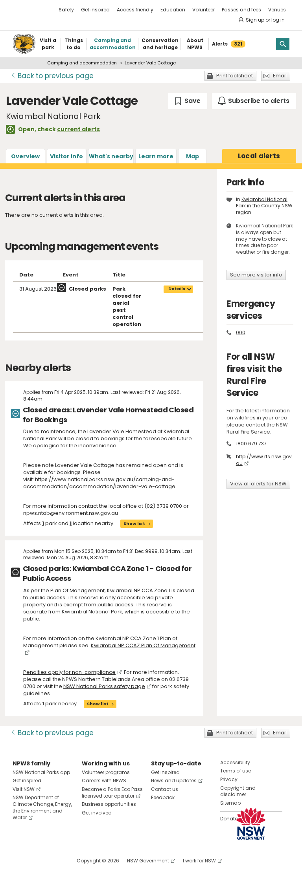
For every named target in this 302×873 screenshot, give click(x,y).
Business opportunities (109, 804)
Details (176, 289)
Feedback (163, 797)
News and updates (174, 780)
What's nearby (111, 156)
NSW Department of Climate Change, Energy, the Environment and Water (42, 807)
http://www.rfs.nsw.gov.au (264, 460)
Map (192, 156)
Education (172, 9)
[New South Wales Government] (250, 824)
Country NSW (277, 205)
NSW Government (148, 860)
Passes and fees (241, 9)
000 (240, 332)
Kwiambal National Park (92, 611)
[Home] (24, 44)
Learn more (155, 156)
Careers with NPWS (104, 780)
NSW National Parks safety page (104, 686)
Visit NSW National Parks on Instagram (36, 860)
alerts (259, 156)
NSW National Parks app (41, 772)
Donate (229, 818)
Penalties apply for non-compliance (69, 672)
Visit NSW (24, 789)
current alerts (78, 129)
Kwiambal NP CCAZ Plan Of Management (143, 645)
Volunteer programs (106, 772)
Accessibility (235, 762)
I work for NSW (199, 860)
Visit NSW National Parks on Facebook (20, 860)
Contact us (164, 789)
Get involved (97, 812)
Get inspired (95, 9)
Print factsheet (234, 75)
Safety (66, 9)
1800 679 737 (251, 443)
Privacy (229, 779)
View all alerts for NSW (258, 483)
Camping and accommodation (82, 63)
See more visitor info (256, 274)
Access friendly (135, 9)
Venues (277, 9)
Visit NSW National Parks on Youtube (53, 860)
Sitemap (230, 803)
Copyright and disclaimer (238, 791)
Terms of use (235, 770)
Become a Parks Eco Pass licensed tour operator (112, 792)
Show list (134, 523)
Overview (25, 156)
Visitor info (66, 156)
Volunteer (203, 9)
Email (280, 75)
